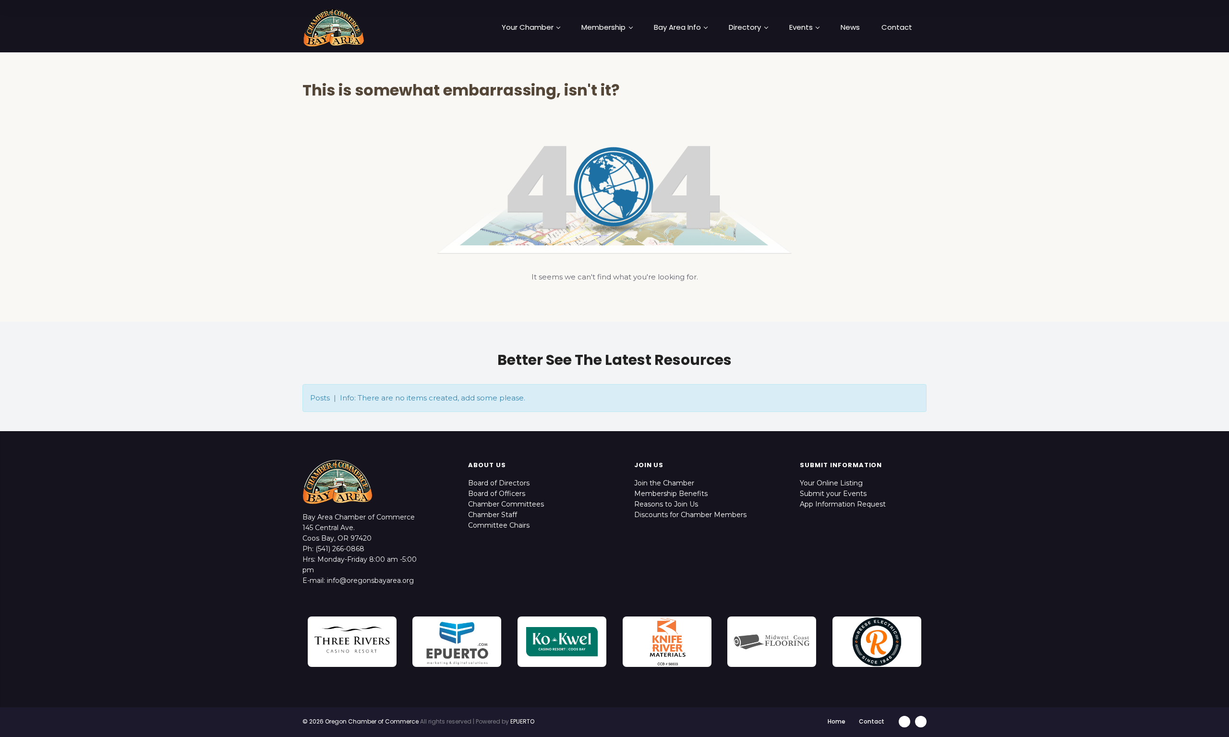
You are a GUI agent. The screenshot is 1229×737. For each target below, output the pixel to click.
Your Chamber (528, 27)
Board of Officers (496, 493)
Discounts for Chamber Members (690, 514)
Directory (745, 27)
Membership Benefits (671, 493)
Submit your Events (833, 493)
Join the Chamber (664, 483)
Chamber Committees (506, 504)
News (850, 27)
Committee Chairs (499, 525)
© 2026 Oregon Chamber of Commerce (360, 721)
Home (836, 721)
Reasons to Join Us (666, 504)
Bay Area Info (677, 27)
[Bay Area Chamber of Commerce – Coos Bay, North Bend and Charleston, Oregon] (333, 27)
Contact (896, 27)
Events (801, 27)
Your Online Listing (831, 483)
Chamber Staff (492, 514)
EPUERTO (522, 721)
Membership (603, 27)
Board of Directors (499, 483)
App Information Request (843, 504)
